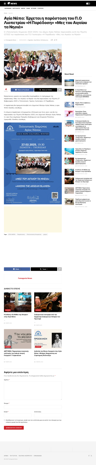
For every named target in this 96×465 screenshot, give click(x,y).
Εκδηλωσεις (44, 40)
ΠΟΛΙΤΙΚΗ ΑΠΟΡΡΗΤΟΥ (25, 455)
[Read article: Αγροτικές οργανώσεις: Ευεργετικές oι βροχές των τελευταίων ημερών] (69, 82)
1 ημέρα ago (8, 323)
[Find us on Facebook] (88, 456)
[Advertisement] (33, 219)
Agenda (11, 13)
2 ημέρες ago (39, 362)
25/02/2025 (22, 40)
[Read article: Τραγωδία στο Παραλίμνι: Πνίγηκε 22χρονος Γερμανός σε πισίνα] (69, 151)
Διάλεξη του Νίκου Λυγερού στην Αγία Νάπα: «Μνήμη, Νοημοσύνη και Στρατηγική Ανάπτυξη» (48, 353)
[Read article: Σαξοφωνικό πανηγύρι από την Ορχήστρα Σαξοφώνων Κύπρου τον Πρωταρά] (48, 302)
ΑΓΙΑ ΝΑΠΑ (12, 234)
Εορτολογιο (16, 8)
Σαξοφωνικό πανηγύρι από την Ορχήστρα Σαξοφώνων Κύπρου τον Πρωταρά (47, 317)
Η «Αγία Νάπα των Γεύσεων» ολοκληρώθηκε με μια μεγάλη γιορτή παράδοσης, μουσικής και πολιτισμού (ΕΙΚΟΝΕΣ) (83, 93)
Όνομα (7, 403)
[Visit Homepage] (12, 3)
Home (5, 13)
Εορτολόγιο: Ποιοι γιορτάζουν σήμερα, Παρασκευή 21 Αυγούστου (83, 113)
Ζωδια (28, 8)
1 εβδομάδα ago (80, 86)
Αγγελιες (33, 8)
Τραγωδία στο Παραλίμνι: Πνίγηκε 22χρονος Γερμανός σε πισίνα (83, 150)
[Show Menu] (5, 3)
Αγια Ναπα (37, 40)
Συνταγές (41, 8)
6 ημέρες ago (80, 117)
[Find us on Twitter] (91, 456)
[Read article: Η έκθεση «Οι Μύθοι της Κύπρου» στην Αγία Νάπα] (17, 302)
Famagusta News (11, 40)
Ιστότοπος (37, 412)
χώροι (45, 234)
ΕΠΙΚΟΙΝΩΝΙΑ (38, 455)
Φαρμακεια (7, 8)
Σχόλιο (7, 380)
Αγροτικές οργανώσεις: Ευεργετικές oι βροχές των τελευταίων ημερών (83, 82)
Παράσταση (21, 234)
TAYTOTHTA (13, 455)
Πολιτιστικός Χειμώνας (34, 234)
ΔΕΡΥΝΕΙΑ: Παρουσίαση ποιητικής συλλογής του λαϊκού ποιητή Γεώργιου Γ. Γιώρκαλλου (16, 353)
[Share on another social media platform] (60, 90)
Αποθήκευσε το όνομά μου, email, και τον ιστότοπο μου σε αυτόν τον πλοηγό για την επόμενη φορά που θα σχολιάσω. (34, 421)
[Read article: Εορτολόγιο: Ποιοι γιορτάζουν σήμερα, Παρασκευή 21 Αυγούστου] (69, 114)
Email (6, 412)
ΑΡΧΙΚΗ (6, 455)
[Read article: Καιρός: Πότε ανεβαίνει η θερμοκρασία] (69, 105)
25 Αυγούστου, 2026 (81, 154)
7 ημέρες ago (80, 132)
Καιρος (23, 8)
